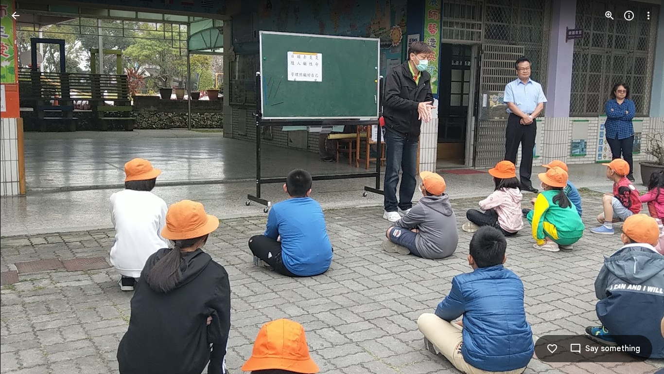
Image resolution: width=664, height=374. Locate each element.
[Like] (552, 349)
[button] (27, 187)
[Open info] (629, 15)
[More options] (648, 15)
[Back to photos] (15, 15)
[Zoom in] (609, 15)
